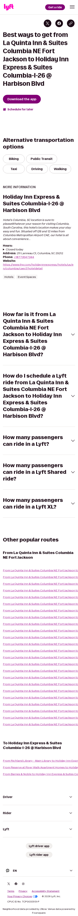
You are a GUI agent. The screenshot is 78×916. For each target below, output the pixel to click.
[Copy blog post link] (70, 23)
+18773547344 (24, 257)
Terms (10, 891)
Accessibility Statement (45, 891)
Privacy (23, 891)
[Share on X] (47, 23)
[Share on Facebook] (59, 23)
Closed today (14, 249)
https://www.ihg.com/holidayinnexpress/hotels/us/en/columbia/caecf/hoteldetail (38, 266)
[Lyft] (9, 7)
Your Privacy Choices (19, 896)
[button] (72, 7)
